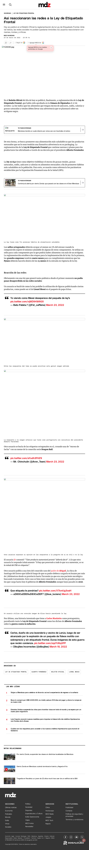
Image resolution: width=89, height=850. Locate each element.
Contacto (69, 811)
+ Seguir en (18, 42)
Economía (8, 811)
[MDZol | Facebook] (65, 837)
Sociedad (7, 13)
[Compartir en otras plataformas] (10, 43)
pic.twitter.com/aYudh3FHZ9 (26, 458)
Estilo (7, 820)
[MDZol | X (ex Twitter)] (82, 837)
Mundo (7, 817)
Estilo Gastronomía (32, 817)
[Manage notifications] (84, 840)
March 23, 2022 (55, 305)
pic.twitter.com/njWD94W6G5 (27, 302)
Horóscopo (49, 811)
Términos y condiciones (74, 820)
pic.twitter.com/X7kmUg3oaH (55, 591)
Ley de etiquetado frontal (16, 672)
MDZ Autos (29, 823)
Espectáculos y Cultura (33, 814)
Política (27, 804)
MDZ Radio (49, 814)
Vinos (7, 824)
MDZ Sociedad (9, 35)
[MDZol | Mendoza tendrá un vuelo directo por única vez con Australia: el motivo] (83, 130)
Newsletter (29, 826)
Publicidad (69, 807)
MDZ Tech (49, 820)
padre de (58, 571)
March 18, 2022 (58, 647)
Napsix (48, 824)
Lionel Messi (74, 672)
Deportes (28, 810)
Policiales (8, 814)
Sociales (8, 827)
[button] (4, 4)
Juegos (48, 817)
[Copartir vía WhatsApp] (6, 43)
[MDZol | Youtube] (76, 837)
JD (15, 560)
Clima (47, 807)
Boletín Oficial (57, 672)
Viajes (27, 820)
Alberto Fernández (39, 672)
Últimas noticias (11, 807)
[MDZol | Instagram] (71, 837)
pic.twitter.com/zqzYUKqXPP (50, 643)
